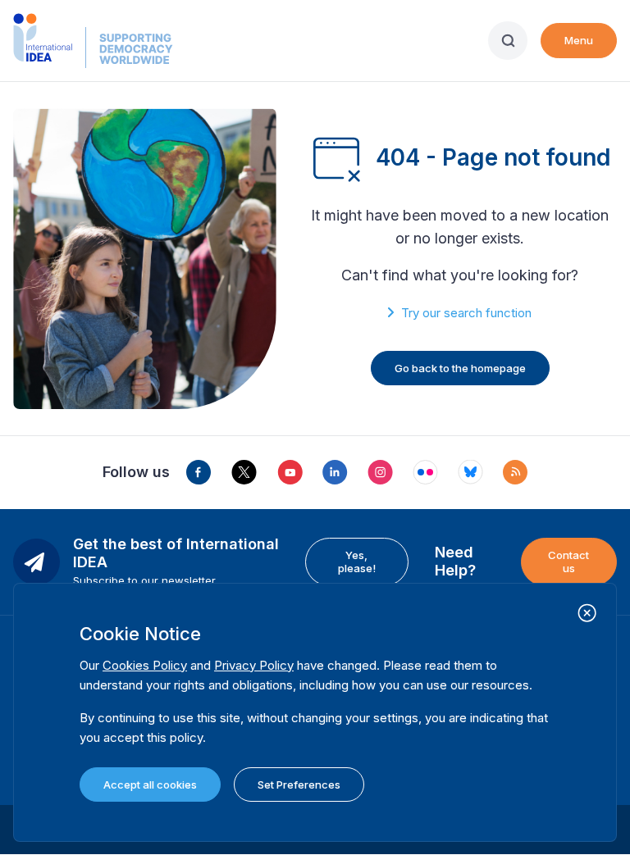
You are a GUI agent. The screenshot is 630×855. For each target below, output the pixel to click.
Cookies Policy (145, 665)
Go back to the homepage (460, 368)
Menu (578, 40)
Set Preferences (299, 784)
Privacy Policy (254, 665)
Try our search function (466, 313)
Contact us (568, 561)
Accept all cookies (150, 784)
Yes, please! (357, 561)
